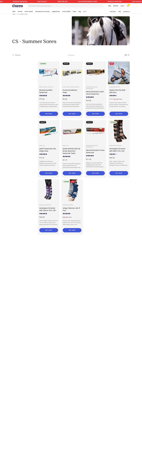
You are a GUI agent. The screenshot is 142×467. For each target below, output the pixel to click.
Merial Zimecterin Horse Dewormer (95, 151)
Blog (109, 6)
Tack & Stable (66, 11)
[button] (128, 6)
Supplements (56, 11)
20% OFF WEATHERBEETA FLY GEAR (84, 1)
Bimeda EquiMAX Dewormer (45, 91)
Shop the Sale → (39, 1)
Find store (113, 12)
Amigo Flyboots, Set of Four (71, 209)
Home (13, 14)
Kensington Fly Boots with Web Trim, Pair (117, 150)
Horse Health (29, 11)
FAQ (119, 12)
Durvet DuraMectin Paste (70, 91)
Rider (74, 11)
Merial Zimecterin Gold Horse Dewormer (95, 93)
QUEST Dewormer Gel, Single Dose (47, 150)
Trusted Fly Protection (17, 1)
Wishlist (115, 6)
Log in (122, 6)
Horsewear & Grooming (42, 11)
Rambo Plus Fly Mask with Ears (117, 91)
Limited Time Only (60, 1)
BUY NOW (48, 114)
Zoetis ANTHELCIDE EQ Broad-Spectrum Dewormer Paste (71, 151)
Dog (79, 11)
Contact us (126, 12)
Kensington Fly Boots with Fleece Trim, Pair (47, 209)
